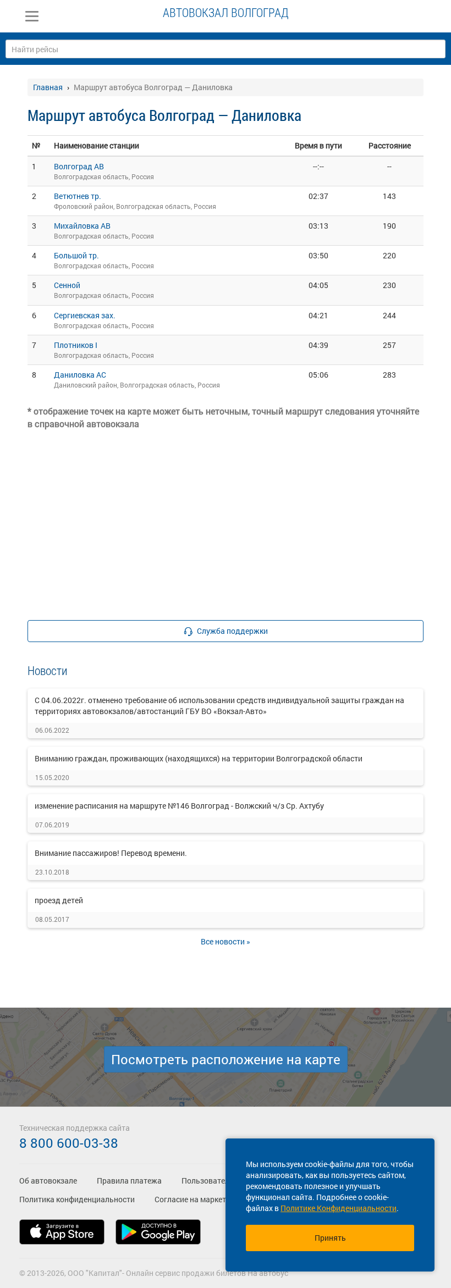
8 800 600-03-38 (68, 1143)
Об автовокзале (48, 1180)
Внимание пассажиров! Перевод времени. (111, 853)
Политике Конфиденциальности (338, 1208)
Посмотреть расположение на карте (225, 1059)
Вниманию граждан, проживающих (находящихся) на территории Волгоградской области (198, 758)
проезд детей (59, 900)
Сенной (67, 285)
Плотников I (75, 345)
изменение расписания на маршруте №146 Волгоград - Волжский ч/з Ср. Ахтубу (179, 805)
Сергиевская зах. (85, 315)
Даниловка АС (80, 374)
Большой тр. (76, 255)
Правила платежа (129, 1180)
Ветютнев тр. (77, 196)
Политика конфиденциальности (77, 1199)
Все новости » (225, 941)
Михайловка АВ (82, 225)
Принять (330, 1237)
